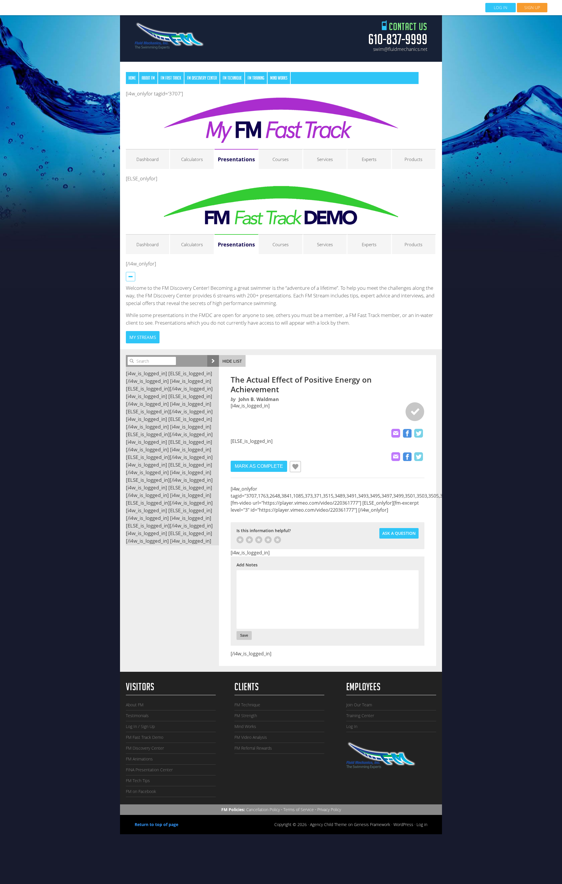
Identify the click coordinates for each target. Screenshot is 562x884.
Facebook (407, 433)
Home (132, 78)
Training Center (360, 715)
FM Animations (139, 759)
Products (413, 159)
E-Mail (395, 433)
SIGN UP (532, 7)
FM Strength (245, 715)
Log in (422, 824)
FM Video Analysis (250, 737)
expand (213, 361)
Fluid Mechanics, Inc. (169, 37)
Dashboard (147, 159)
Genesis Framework (372, 824)
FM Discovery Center (145, 748)
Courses (281, 159)
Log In (351, 726)
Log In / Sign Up (140, 726)
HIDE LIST (232, 361)
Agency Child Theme (328, 824)
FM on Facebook (141, 791)
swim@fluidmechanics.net (400, 49)
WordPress (403, 824)
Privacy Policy (329, 809)
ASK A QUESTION (399, 533)
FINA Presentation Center (149, 769)
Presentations (236, 159)
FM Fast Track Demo (144, 737)
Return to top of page (156, 824)
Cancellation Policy (263, 809)
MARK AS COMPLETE (259, 466)
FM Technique (247, 704)
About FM (134, 704)
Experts (369, 159)
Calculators (192, 159)
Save (244, 635)
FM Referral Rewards (253, 748)
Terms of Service (298, 809)
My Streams (142, 337)
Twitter (418, 433)
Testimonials (137, 715)
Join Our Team (359, 704)
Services (325, 159)
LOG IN (500, 7)
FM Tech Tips (138, 780)
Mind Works (245, 726)
